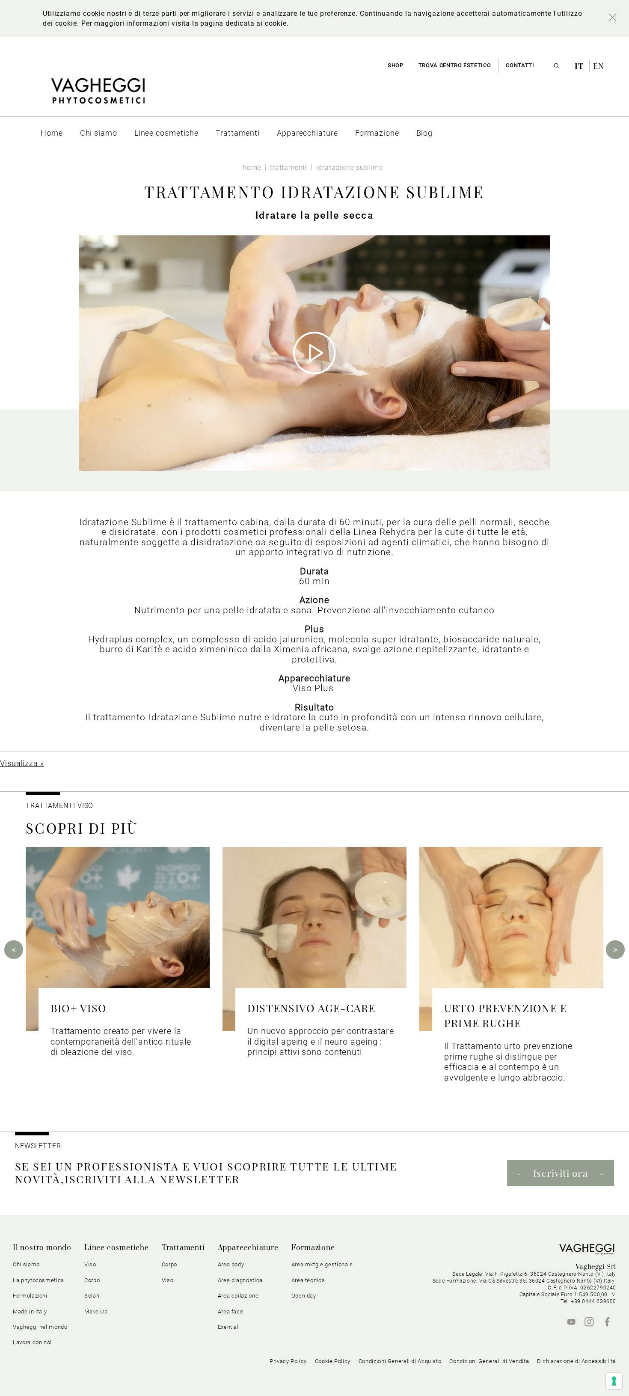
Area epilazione (238, 1295)
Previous (13, 949)
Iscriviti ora (560, 1173)
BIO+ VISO (78, 1008)
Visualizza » (22, 763)
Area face (230, 1311)
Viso (168, 1280)
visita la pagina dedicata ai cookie (229, 23)
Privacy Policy (288, 1361)
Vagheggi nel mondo (40, 1327)
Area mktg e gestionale (322, 1264)
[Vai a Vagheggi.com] (97, 95)
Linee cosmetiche (116, 1248)
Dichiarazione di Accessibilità (576, 1361)
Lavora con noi (32, 1342)
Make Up (96, 1311)
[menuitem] (51, 133)
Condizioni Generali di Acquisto (400, 1361)
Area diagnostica (240, 1280)
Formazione (313, 1248)
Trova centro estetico (454, 65)
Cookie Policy (332, 1361)
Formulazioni (30, 1295)
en (598, 66)
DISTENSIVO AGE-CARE (311, 1008)
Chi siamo (26, 1264)
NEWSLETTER (38, 1146)
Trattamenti (183, 1248)
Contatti (520, 65)
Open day (303, 1295)
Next (615, 949)
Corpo (169, 1264)
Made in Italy (30, 1311)
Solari (92, 1295)
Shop (396, 65)
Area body (231, 1264)
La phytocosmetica (38, 1280)
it (580, 66)
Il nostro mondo (42, 1248)
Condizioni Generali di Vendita (489, 1361)
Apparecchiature (248, 1248)
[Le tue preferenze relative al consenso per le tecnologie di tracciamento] (614, 1381)
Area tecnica (308, 1280)
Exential (228, 1327)
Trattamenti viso (59, 806)
